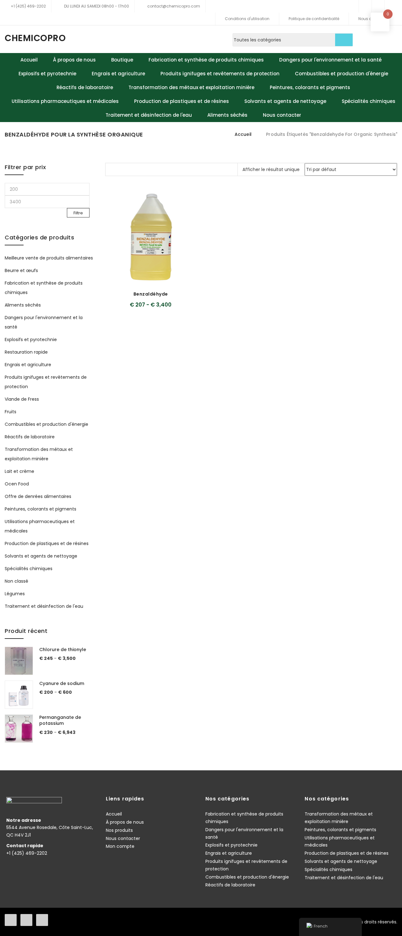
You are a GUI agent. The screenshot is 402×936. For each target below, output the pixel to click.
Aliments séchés (227, 115)
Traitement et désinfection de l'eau (149, 115)
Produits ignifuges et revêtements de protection (220, 73)
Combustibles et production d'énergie (341, 73)
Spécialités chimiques (368, 101)
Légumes (15, 594)
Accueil (29, 59)
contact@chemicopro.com (173, 6)
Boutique (122, 59)
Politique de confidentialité (314, 18)
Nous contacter (282, 115)
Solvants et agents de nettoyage (285, 101)
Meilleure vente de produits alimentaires (49, 258)
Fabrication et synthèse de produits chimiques (206, 59)
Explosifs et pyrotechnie (47, 73)
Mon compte (120, 846)
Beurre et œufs (21, 270)
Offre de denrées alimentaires (38, 496)
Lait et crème (19, 471)
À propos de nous (74, 59)
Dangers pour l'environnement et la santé (330, 59)
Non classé (16, 581)
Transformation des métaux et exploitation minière (191, 87)
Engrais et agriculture (118, 73)
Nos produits (119, 830)
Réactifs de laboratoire (85, 87)
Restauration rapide (26, 352)
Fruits (10, 412)
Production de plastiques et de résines (181, 101)
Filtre (78, 213)
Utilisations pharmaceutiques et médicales (65, 101)
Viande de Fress (22, 399)
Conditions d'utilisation (247, 18)
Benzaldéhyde (150, 294)
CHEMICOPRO (35, 38)
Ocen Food (17, 484)
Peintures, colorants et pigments (310, 87)
